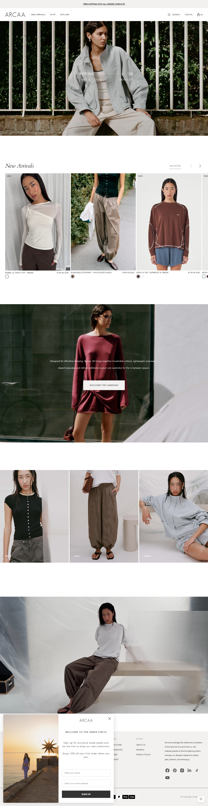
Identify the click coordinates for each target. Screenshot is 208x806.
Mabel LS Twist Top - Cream (19, 273)
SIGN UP (86, 794)
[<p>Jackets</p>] (173, 516)
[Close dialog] (109, 718)
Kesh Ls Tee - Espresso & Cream (152, 272)
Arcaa (194, 796)
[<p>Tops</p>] (34, 516)
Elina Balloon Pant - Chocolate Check (91, 272)
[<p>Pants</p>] (104, 516)
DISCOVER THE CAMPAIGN (104, 385)
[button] (174, 14)
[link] (86, 720)
